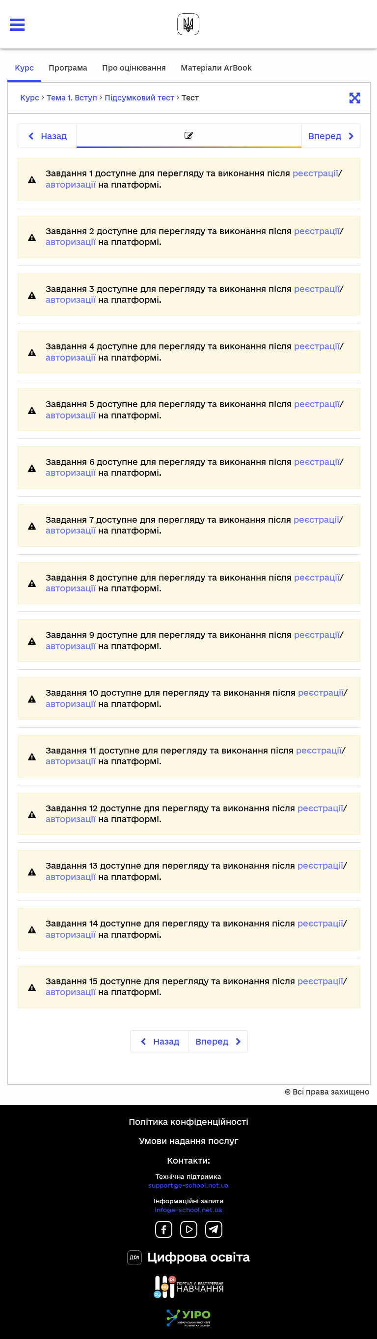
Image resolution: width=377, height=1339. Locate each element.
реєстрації (315, 173)
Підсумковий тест (139, 98)
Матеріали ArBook (216, 68)
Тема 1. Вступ (72, 98)
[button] (17, 25)
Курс (28, 72)
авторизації (71, 184)
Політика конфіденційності (188, 1121)
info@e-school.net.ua (188, 1209)
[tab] (189, 136)
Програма (68, 68)
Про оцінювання (134, 68)
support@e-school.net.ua (188, 1185)
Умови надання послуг (189, 1140)
